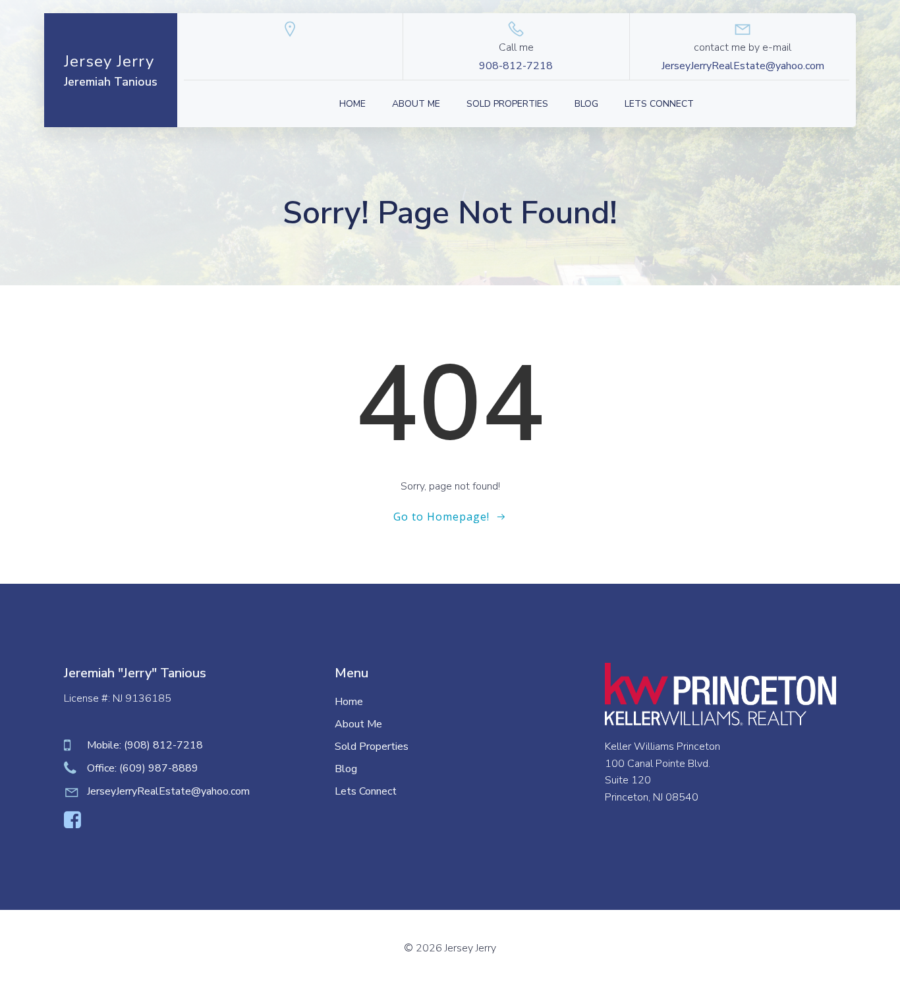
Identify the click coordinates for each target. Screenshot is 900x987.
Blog (586, 104)
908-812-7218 (516, 66)
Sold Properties (507, 104)
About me (416, 104)
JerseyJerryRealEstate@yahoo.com (742, 66)
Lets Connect (659, 104)
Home (352, 104)
